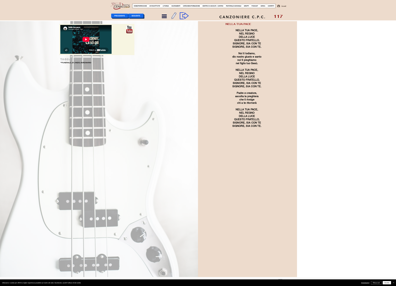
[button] (154, 6)
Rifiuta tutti (376, 283)
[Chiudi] (393, 282)
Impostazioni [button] (365, 283)
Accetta (386, 283)
